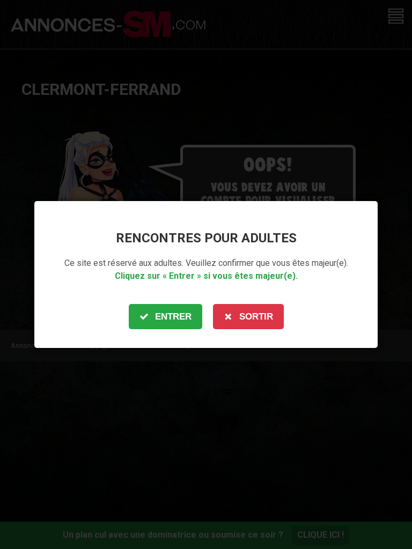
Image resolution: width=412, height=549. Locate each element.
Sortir (256, 316)
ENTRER (173, 316)
